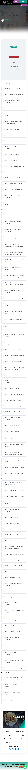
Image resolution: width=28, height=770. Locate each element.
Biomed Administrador (10, 21)
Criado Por (8, 731)
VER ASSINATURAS (13, 56)
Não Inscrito (13, 46)
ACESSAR (17, 1)
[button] (25, 9)
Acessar (22, 9)
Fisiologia (22, 742)
